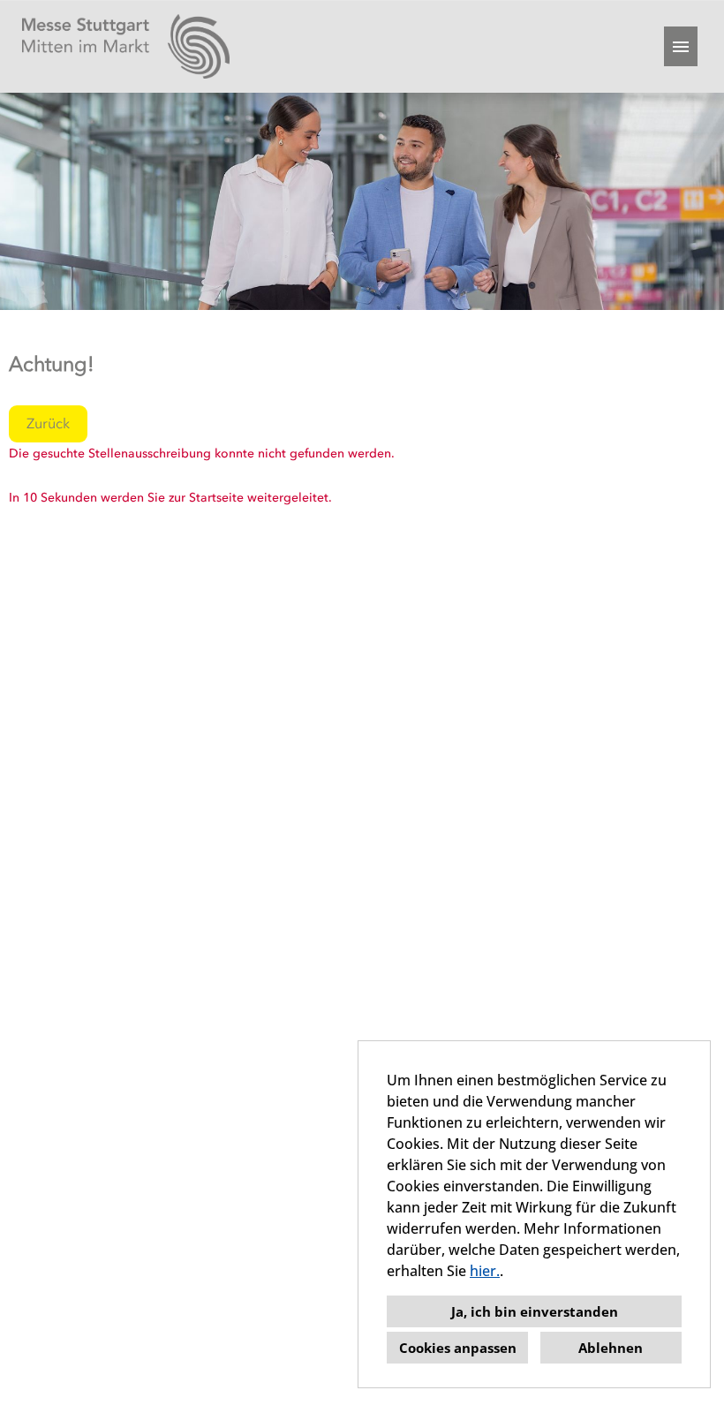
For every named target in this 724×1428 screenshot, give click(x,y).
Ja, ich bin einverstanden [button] (534, 1311)
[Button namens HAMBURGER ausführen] (681, 46)
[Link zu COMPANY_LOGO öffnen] (126, 46)
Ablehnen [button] (610, 1347)
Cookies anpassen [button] (458, 1347)
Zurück (48, 423)
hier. (485, 1271)
